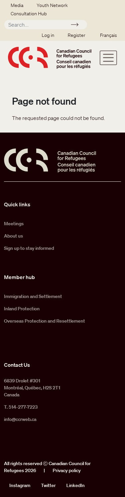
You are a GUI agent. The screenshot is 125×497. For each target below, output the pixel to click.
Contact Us (17, 364)
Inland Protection (22, 309)
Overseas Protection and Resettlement (44, 321)
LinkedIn (75, 485)
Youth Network (52, 5)
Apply (77, 25)
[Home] (49, 57)
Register (76, 35)
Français (108, 35)
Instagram (19, 485)
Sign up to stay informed (29, 248)
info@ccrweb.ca (20, 419)
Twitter (48, 485)
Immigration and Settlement (33, 296)
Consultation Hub (29, 14)
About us (13, 236)
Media (17, 5)
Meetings (14, 224)
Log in (48, 35)
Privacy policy (67, 470)
